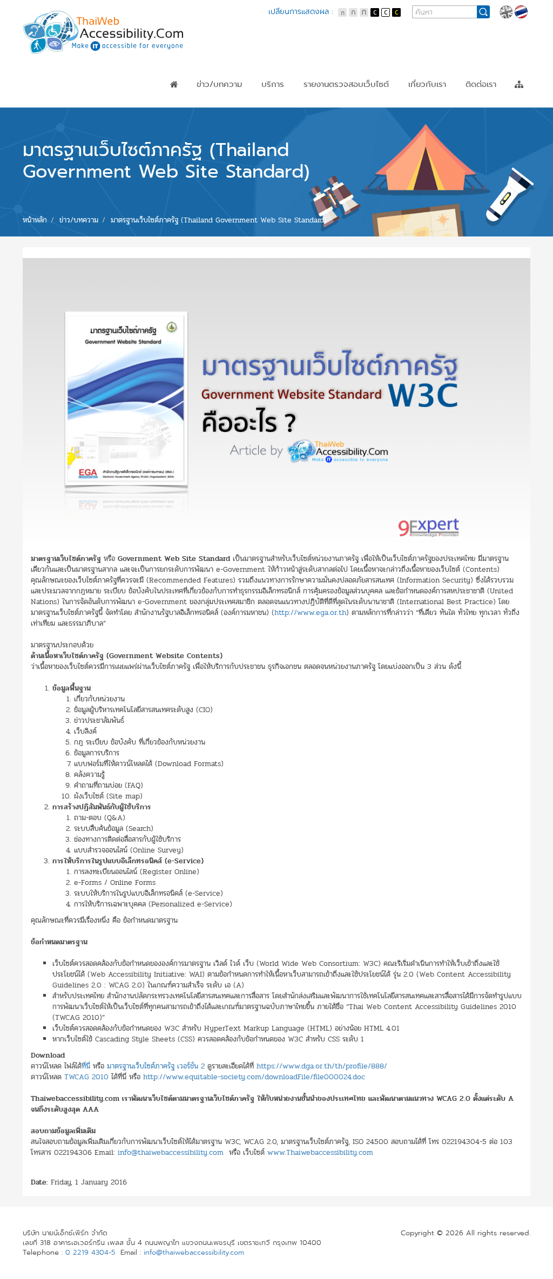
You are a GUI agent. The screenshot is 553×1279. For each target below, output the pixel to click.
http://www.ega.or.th (310, 612)
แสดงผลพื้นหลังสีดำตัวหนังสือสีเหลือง (396, 12)
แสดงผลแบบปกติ (385, 12)
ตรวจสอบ (278, 102)
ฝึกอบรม (276, 112)
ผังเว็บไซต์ (519, 84)
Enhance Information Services (362, 121)
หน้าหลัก (174, 84)
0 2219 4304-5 (90, 1252)
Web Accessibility (338, 102)
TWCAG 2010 (86, 1076)
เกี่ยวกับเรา (427, 84)
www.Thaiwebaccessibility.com (320, 1152)
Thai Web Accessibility (104, 32)
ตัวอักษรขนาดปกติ (342, 12)
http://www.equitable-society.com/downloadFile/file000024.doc (254, 1076)
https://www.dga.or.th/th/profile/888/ (322, 1066)
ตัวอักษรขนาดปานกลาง (353, 12)
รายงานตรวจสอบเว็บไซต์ (346, 84)
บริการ (272, 84)
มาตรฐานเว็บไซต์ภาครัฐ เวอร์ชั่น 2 (156, 1066)
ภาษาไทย (521, 11)
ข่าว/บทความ (219, 84)
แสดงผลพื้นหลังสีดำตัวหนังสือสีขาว (374, 12)
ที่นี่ (86, 1066)
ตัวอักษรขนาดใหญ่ (364, 12)
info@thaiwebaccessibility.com (171, 1152)
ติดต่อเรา (481, 84)
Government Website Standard (365, 112)
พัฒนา (273, 121)
